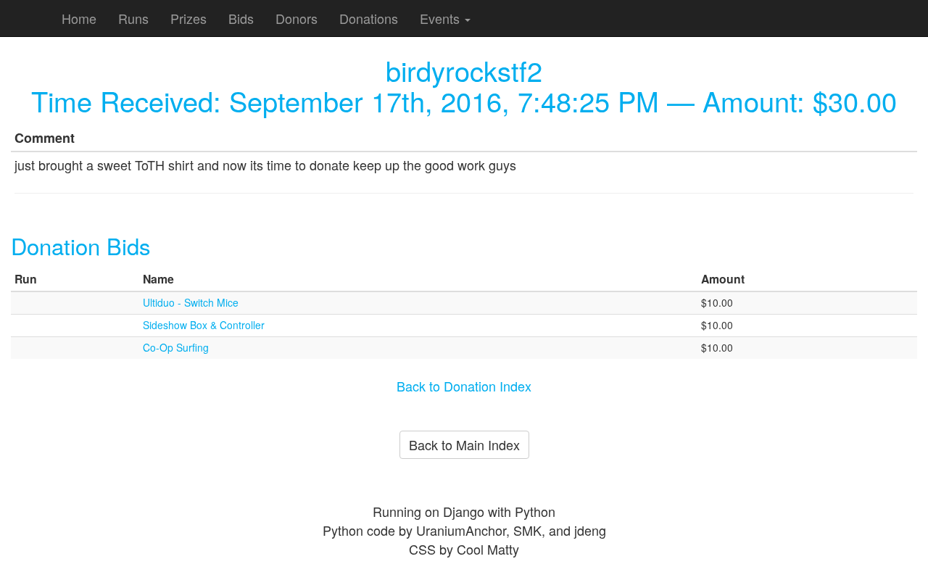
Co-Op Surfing (176, 347)
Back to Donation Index (464, 385)
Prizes (188, 18)
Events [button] (441, 18)
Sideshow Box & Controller (204, 325)
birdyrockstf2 (464, 70)
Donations (368, 18)
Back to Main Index (464, 444)
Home (79, 18)
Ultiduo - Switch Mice (191, 302)
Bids (241, 18)
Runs (133, 18)
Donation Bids (81, 245)
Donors (297, 18)
